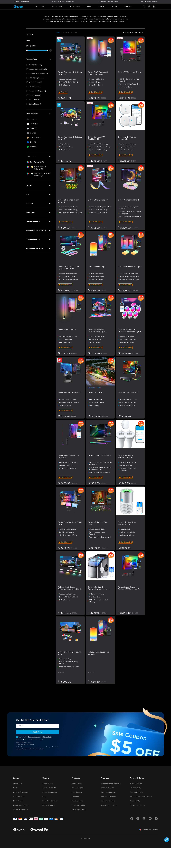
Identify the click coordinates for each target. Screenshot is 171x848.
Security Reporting (137, 805)
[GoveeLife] (39, 829)
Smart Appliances (79, 809)
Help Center (18, 801)
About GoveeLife (49, 788)
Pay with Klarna (48, 805)
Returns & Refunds (20, 792)
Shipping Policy (136, 783)
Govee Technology (49, 792)
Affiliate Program (108, 788)
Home (58, 32)
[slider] (27, 50)
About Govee (47, 783)
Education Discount (150, 1)
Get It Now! (37, 732)
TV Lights (75, 796)
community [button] (128, 6)
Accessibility (135, 801)
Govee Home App (20, 809)
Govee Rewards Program (111, 783)
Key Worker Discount (109, 805)
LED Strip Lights (78, 805)
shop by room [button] (74, 6)
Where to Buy (18, 796)
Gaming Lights (77, 801)
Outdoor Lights (77, 788)
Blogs (44, 796)
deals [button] (89, 6)
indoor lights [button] (39, 6)
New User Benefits (49, 801)
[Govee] (19, 829)
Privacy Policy (47, 737)
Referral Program (108, 801)
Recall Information (20, 805)
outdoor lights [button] (57, 6)
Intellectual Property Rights (141, 796)
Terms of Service (34, 737)
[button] (149, 7)
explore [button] (101, 6)
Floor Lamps (77, 792)
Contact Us (17, 783)
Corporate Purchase (108, 792)
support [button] (114, 6)
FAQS (15, 788)
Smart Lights (77, 783)
